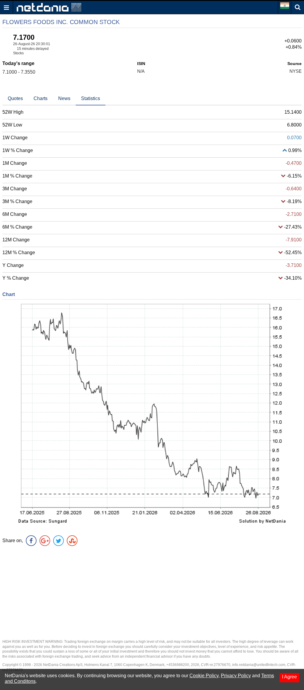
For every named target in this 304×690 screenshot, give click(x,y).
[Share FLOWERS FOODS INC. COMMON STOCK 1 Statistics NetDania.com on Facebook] (31, 540)
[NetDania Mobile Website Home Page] (49, 7)
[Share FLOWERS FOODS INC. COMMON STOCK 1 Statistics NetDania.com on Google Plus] (45, 540)
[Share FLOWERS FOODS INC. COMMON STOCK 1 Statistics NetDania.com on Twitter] (58, 540)
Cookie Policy (203, 675)
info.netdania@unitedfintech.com (258, 665)
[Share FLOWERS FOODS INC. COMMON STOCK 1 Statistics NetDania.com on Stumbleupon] (72, 540)
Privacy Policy (236, 675)
